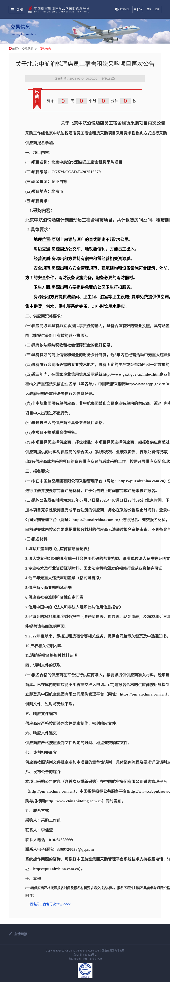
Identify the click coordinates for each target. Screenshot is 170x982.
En (140, 9)
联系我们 (125, 9)
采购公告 (45, 48)
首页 (15, 48)
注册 (157, 9)
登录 (149, 9)
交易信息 (28, 48)
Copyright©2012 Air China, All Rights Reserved (73, 950)
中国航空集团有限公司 (112, 950)
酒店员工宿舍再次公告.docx (49, 904)
